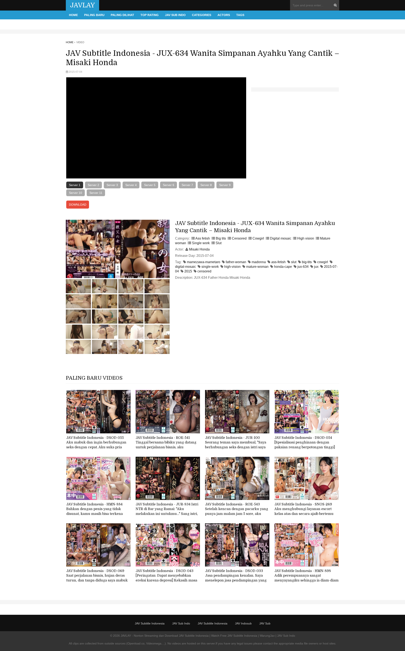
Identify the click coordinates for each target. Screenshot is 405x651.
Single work (201, 243)
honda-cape (283, 266)
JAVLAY (82, 5)
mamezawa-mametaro (203, 262)
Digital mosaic (280, 238)
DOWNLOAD (77, 204)
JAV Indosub (243, 623)
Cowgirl (258, 238)
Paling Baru (94, 15)
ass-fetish (278, 262)
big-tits (307, 262)
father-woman (236, 262)
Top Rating (149, 15)
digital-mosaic (185, 266)
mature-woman (257, 266)
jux (316, 266)
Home (73, 15)
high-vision (232, 266)
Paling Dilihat (122, 15)
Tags (240, 15)
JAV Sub (264, 623)
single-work (210, 266)
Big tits (221, 238)
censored (204, 271)
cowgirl (322, 262)
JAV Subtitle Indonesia (150, 623)
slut (293, 262)
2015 (188, 271)
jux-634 (303, 266)
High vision (305, 238)
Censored (239, 238)
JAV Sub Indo (175, 15)
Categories (201, 15)
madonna (259, 262)
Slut (218, 243)
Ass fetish (202, 238)
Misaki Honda (199, 249)
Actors (223, 15)
